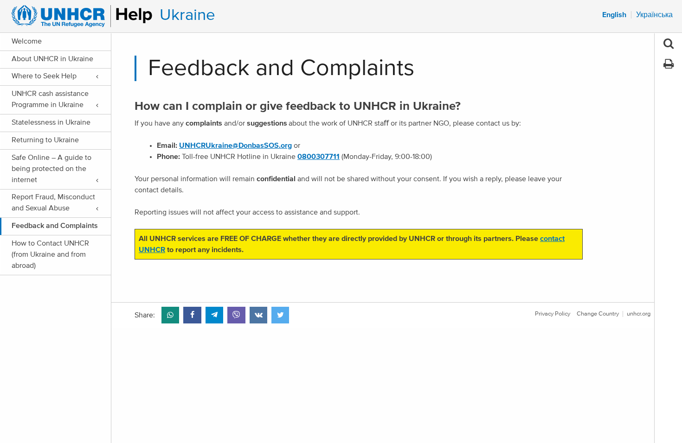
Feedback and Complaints (55, 225)
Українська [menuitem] (654, 15)
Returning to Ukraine (45, 140)
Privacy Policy (552, 314)
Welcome (27, 41)
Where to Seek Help (44, 76)
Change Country (598, 314)
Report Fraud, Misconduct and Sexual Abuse (53, 202)
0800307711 (318, 156)
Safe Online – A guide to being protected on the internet (51, 169)
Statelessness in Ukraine (51, 122)
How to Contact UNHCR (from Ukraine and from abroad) (50, 254)
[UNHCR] (77, 16)
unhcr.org (638, 314)
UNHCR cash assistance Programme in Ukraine (50, 99)
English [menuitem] (614, 15)
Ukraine (187, 15)
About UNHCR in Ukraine (52, 59)
